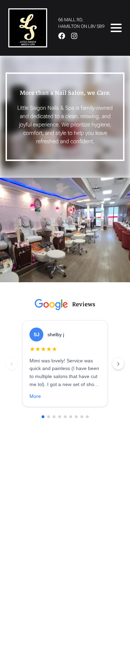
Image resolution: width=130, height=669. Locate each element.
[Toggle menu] (116, 28)
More (35, 396)
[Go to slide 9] (87, 416)
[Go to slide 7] (76, 416)
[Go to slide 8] (81, 416)
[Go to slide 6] (70, 416)
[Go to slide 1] (43, 416)
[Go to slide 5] (65, 416)
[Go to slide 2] (48, 416)
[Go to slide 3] (54, 416)
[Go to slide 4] (59, 416)
